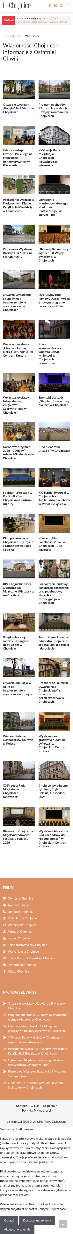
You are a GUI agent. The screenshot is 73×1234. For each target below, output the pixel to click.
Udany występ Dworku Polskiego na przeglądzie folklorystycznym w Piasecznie (18, 158)
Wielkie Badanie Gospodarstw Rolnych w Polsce (18, 740)
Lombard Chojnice (20, 911)
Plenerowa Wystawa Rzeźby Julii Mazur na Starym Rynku (18, 253)
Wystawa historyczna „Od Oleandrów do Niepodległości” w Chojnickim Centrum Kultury (53, 839)
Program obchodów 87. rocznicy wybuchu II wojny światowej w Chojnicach (38, 1017)
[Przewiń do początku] (63, 1224)
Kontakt (21, 1105)
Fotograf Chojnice (20, 931)
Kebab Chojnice (18, 971)
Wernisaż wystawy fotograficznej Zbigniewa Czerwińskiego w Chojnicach (16, 405)
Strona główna (11, 36)
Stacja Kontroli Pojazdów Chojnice (31, 958)
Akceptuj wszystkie (17, 1229)
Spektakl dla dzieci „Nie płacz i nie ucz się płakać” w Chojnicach (54, 401)
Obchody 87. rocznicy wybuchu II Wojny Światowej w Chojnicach (35, 1085)
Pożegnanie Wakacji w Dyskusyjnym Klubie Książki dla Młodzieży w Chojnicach (37, 1051)
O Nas (35, 1105)
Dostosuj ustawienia (37, 1220)
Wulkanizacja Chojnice (23, 951)
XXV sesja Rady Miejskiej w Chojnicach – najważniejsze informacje (49, 158)
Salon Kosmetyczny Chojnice (27, 945)
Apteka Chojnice (19, 905)
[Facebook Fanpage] (49, 6)
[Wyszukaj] (61, 6)
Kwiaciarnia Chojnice (22, 918)
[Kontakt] (55, 6)
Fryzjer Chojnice (19, 938)
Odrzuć (9, 1220)
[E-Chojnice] (16, 6)
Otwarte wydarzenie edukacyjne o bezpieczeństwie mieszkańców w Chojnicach (17, 302)
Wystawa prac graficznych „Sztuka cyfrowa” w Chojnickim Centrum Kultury (53, 744)
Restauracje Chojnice (22, 964)
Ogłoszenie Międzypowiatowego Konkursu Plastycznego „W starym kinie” (37, 1062)
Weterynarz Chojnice (22, 925)
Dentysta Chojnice (20, 898)
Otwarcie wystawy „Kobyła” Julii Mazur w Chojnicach (18, 108)
